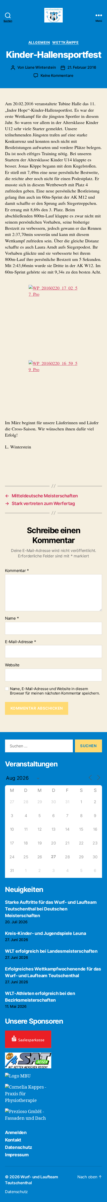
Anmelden (16, 1132)
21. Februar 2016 (81, 67)
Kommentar (17, 571)
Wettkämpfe (65, 42)
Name (12, 618)
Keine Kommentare (57, 75)
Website (12, 665)
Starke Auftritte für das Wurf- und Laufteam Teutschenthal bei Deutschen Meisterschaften (50, 909)
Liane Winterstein (40, 67)
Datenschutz (18, 1147)
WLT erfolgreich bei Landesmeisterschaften (51, 951)
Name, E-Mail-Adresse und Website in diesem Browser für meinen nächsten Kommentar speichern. (55, 691)
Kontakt (13, 1139)
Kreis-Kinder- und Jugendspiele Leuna (45, 933)
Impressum (17, 1154)
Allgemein (39, 42)
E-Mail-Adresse (20, 642)
